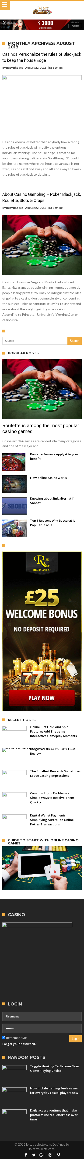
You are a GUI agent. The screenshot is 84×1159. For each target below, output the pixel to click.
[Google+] (42, 1155)
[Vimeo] (58, 1155)
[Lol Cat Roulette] (42, 5)
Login (75, 1039)
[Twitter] (34, 1155)
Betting (58, 67)
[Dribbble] (50, 1155)
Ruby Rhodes (14, 67)
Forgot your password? (19, 1044)
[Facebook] (25, 1155)
